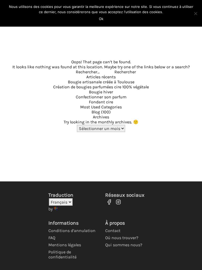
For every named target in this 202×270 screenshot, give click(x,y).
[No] (195, 13)
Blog (96, 111)
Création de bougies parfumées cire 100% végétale (101, 86)
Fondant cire (101, 101)
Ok (101, 19)
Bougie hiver (101, 91)
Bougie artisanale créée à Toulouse (101, 81)
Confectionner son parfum (101, 96)
